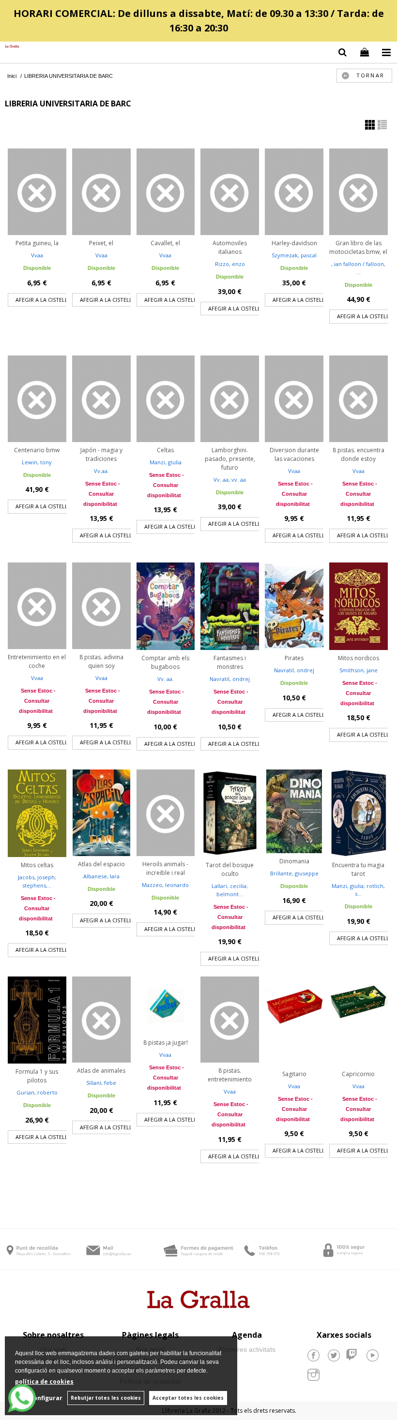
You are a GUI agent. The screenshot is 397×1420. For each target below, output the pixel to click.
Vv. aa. (165, 678)
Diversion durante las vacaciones (294, 454)
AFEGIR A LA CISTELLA (43, 299)
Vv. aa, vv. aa (230, 479)
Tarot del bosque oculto (230, 869)
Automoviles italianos (230, 247)
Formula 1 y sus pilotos (36, 1075)
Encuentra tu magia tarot (358, 869)
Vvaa (37, 255)
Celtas (165, 450)
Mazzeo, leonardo (165, 884)
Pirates (294, 658)
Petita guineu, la (37, 243)
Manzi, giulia (166, 462)
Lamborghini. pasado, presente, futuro (230, 459)
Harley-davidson (294, 243)
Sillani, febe (101, 1082)
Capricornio (358, 1074)
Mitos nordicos (358, 658)
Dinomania (294, 861)
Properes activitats (247, 1349)
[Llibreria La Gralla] (9, 47)
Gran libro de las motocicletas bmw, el (358, 247)
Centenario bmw (37, 450)
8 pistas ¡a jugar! (165, 1042)
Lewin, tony (37, 462)
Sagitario (294, 1074)
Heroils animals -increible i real (165, 868)
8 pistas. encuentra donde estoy (358, 454)
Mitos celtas (37, 865)
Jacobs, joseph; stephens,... (37, 881)
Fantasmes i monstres (230, 662)
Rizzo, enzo (230, 263)
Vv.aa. (101, 470)
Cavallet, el (165, 243)
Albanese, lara (101, 876)
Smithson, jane (358, 670)
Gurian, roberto (37, 1092)
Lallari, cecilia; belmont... (230, 890)
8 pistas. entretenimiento (230, 1074)
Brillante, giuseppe (294, 873)
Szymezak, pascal (294, 255)
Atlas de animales (101, 1070)
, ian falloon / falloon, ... (358, 268)
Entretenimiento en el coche (37, 661)
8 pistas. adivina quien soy (101, 661)
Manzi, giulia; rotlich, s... (358, 890)
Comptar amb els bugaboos (165, 662)
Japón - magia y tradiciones (101, 454)
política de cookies (44, 1381)
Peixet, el (101, 243)
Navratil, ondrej (230, 678)
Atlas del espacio (101, 864)
